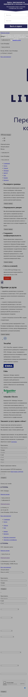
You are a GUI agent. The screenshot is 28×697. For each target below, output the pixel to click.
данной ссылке (17, 40)
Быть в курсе (16, 26)
